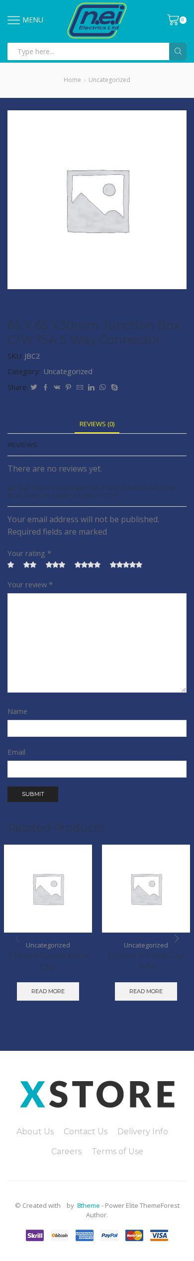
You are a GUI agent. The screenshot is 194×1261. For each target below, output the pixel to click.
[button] (177, 938)
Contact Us (85, 1131)
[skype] (113, 387)
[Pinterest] (68, 387)
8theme (88, 1205)
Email (16, 752)
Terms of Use (117, 1151)
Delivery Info (142, 1131)
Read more (48, 991)
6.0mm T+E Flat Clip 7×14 (146, 961)
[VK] (57, 387)
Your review (30, 584)
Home (72, 80)
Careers (66, 1151)
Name (17, 711)
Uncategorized (109, 80)
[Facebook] (45, 387)
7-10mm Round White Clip (48, 961)
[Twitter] (34, 387)
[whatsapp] (102, 387)
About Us (35, 1131)
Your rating (29, 553)
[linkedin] (91, 387)
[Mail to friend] (80, 387)
